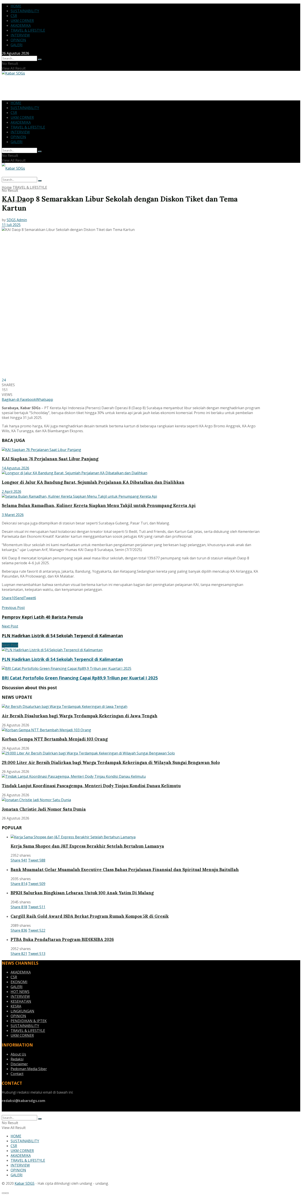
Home (7, 187)
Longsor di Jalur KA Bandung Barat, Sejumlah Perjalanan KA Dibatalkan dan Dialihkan (93, 482)
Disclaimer (19, 1064)
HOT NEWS (20, 991)
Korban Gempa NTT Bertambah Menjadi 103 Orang (55, 739)
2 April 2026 (11, 491)
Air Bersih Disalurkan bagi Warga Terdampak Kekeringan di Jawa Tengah (79, 715)
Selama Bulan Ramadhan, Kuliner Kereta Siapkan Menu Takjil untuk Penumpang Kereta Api (99, 505)
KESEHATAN (21, 1001)
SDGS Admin (17, 219)
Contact (17, 1073)
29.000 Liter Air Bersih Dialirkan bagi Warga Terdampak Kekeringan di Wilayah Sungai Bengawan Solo (111, 762)
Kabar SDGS (24, 1183)
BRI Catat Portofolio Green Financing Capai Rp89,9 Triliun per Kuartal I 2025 (80, 678)
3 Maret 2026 (13, 514)
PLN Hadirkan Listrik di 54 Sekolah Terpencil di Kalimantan (62, 659)
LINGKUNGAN (22, 1011)
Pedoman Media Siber (29, 1068)
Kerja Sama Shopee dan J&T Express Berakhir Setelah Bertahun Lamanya (87, 846)
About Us (18, 1054)
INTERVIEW (20, 35)
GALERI (17, 44)
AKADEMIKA (21, 25)
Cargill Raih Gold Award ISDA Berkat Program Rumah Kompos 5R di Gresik (90, 916)
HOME (16, 6)
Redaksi (17, 1059)
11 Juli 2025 (11, 224)
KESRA (16, 1006)
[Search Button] (40, 59)
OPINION (18, 40)
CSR (14, 15)
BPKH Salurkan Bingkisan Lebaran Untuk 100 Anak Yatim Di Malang (82, 892)
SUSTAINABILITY (25, 10)
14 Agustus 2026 (15, 468)
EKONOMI (19, 981)
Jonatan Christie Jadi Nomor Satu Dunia (44, 809)
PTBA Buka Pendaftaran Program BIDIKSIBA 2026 (62, 939)
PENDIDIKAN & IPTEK (29, 1020)
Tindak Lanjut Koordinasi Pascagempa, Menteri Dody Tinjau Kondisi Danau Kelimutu (91, 785)
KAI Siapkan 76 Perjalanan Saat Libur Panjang (50, 458)
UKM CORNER (22, 20)
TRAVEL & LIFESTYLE (28, 30)
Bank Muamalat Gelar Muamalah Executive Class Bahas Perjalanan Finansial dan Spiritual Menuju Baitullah (125, 869)
